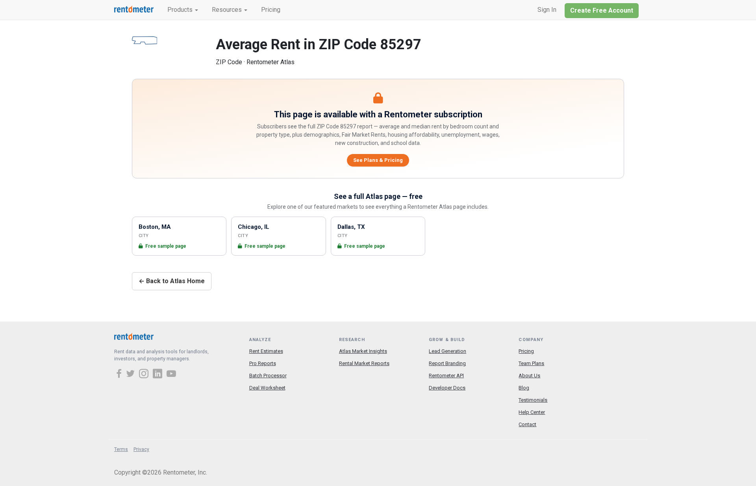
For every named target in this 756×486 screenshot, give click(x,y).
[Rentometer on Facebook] (120, 374)
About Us (529, 375)
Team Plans (531, 363)
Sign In (546, 9)
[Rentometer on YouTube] (171, 374)
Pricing (270, 9)
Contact (527, 424)
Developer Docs (447, 388)
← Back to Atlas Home (172, 281)
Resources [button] (227, 9)
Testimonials (533, 400)
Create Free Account (601, 10)
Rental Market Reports (364, 363)
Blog (524, 388)
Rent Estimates (266, 351)
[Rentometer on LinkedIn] (159, 374)
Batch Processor (268, 375)
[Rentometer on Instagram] (145, 374)
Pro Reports (262, 363)
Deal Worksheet (267, 388)
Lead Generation (447, 351)
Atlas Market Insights (363, 351)
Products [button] (180, 9)
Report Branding (447, 363)
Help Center (532, 412)
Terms (121, 449)
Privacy (141, 449)
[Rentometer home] (133, 10)
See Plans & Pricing (378, 160)
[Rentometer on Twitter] (131, 374)
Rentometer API (446, 375)
